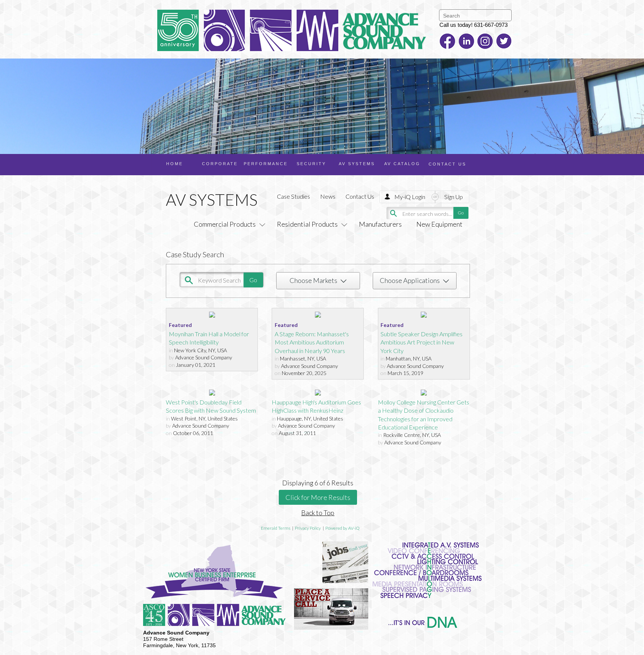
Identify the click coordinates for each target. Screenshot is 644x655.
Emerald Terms (275, 528)
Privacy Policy (308, 528)
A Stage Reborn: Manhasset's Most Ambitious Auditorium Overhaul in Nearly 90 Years (312, 342)
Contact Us (359, 196)
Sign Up (453, 196)
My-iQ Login (409, 196)
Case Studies (293, 196)
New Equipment (439, 224)
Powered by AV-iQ (342, 528)
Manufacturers (380, 224)
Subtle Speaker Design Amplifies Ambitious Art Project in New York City (422, 342)
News (327, 196)
